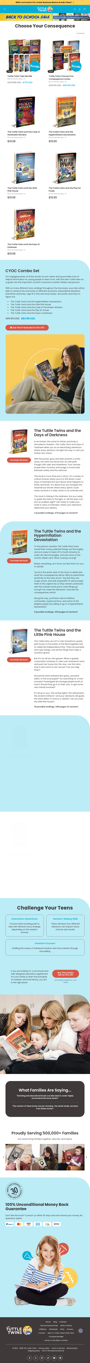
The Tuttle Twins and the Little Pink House (22, 189)
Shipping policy (34, 1351)
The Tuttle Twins (30, 1348)
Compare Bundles (56, 1336)
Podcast (63, 1322)
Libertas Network (57, 1351)
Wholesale (53, 1329)
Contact (41, 1333)
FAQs (62, 1329)
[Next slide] (86, 1157)
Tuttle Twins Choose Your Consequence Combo (61, 77)
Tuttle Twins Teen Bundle (19, 76)
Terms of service (58, 1348)
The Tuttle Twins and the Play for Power (65, 189)
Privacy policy (44, 1348)
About (48, 1322)
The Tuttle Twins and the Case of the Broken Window (23, 133)
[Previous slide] (3, 1157)
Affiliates (42, 1329)
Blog (55, 1322)
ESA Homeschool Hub (49, 1325)
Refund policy (72, 1348)
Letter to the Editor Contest (56, 1340)
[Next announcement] (85, 2)
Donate (70, 1329)
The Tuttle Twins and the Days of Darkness (23, 246)
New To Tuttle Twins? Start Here (61, 1333)
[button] (4, 9)
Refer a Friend (66, 1325)
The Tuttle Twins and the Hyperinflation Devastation (62, 133)
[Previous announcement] (4, 2)
